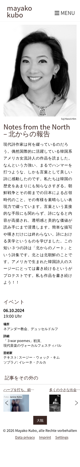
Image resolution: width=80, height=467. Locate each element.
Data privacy (25, 437)
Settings (61, 437)
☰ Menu (64, 12)
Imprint (45, 437)
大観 (40, 420)
